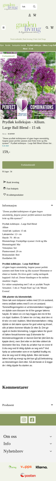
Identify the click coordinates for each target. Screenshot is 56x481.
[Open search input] (47, 27)
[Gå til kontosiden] (29, 15)
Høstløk (8, 45)
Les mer (5, 146)
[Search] (34, 7)
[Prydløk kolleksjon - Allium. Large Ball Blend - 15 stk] (28, 85)
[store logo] (10, 6)
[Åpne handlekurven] (34, 15)
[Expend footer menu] (51, 444)
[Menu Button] (3, 27)
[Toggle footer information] (51, 436)
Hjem (2, 45)
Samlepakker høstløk (19, 45)
